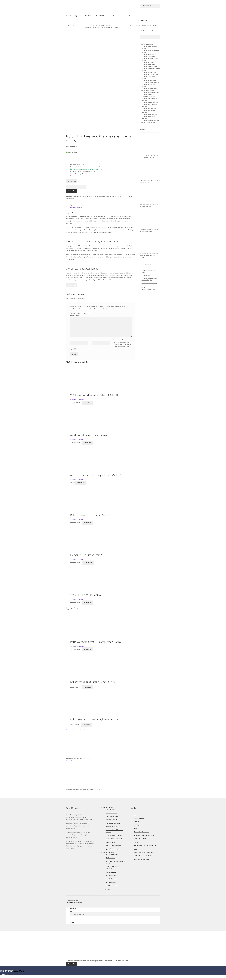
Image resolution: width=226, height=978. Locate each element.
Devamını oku (88, 562)
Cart (72, 922)
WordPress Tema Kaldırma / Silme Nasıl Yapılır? (149, 279)
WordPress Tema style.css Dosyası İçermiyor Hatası (149, 288)
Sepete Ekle (71, 191)
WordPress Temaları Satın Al (101, 25)
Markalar (112, 16)
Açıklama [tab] (73, 205)
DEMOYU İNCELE (71, 181)
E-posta (94, 340)
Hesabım (123, 16)
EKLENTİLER (100, 16)
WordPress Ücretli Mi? (147, 275)
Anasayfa (69, 16)
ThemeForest (70, 198)
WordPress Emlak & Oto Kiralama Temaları (143, 25)
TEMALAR (88, 16)
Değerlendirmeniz (75, 315)
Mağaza (77, 16)
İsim (71, 340)
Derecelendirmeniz (76, 313)
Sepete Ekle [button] (87, 403)
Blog (130, 16)
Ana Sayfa (71, 25)
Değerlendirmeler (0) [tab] (76, 207)
